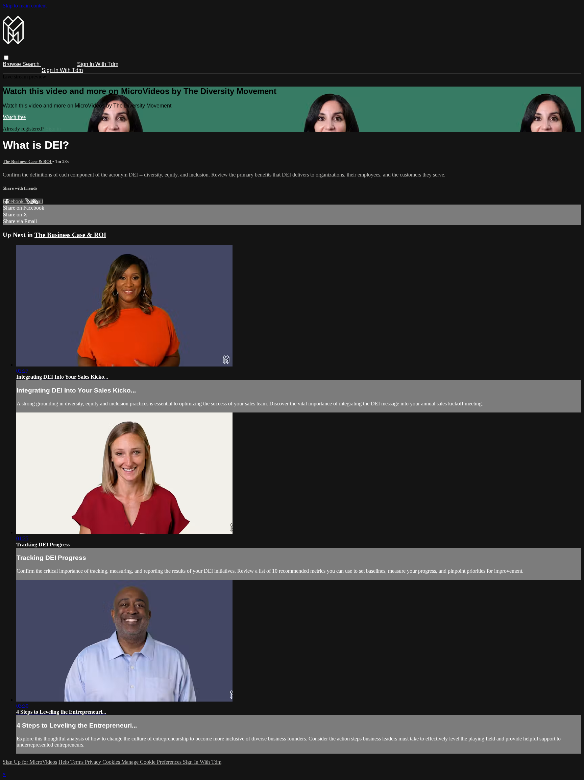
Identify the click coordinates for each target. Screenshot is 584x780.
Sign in (53, 129)
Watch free (14, 117)
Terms (77, 762)
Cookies (111, 762)
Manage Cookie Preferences (152, 762)
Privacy (93, 762)
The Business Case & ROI (27, 161)
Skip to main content (25, 5)
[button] (6, 57)
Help (64, 762)
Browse (12, 64)
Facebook (14, 201)
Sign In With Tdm (97, 64)
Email (36, 201)
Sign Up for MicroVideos (30, 762)
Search (31, 64)
